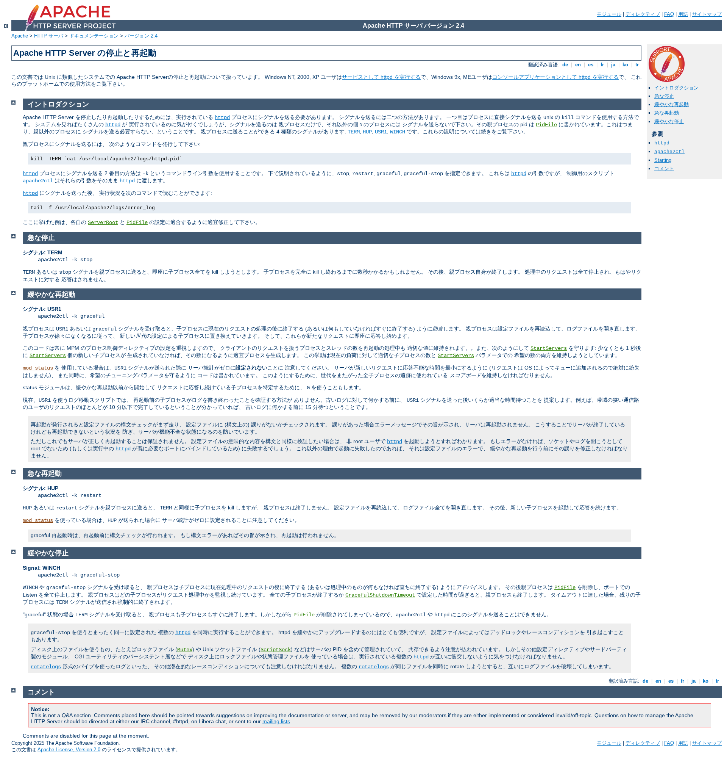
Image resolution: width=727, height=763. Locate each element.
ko (625, 64)
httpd (661, 143)
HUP (367, 132)
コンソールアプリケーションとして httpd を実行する (555, 77)
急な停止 (664, 96)
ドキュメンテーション (94, 36)
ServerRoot (103, 222)
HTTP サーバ (48, 36)
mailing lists (276, 721)
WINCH (397, 132)
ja (613, 64)
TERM (354, 132)
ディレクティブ (643, 14)
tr (637, 64)
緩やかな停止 (669, 121)
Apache (19, 36)
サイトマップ (707, 14)
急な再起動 (666, 113)
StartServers (548, 348)
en (578, 64)
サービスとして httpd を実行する (381, 77)
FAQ (669, 14)
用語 (683, 14)
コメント (664, 168)
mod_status (38, 368)
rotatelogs (46, 667)
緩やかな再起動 (671, 104)
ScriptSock (276, 650)
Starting (662, 160)
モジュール (609, 14)
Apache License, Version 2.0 (68, 749)
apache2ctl (669, 152)
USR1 (381, 132)
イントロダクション (676, 88)
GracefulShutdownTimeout (380, 595)
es (591, 64)
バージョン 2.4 (141, 36)
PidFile (546, 125)
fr (602, 64)
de (565, 64)
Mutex (184, 650)
